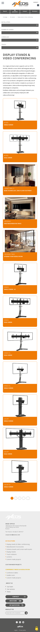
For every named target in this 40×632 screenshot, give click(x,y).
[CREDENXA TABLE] (20, 241)
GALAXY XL (7, 485)
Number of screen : (7, 29)
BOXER (6, 123)
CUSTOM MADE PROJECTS (13, 564)
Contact (35, 2)
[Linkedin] (20, 622)
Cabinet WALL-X (9, 188)
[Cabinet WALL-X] (20, 175)
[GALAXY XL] (20, 472)
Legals (15, 630)
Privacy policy (22, 630)
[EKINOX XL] (20, 340)
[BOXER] (20, 110)
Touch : (3, 44)
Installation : (5, 22)
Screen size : (5, 37)
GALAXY (6, 419)
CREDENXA (7, 221)
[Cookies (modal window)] (36, 628)
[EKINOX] (20, 274)
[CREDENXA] (20, 208)
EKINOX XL (7, 353)
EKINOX (6, 287)
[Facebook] (17, 622)
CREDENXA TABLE (9, 254)
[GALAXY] (20, 406)
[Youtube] (23, 622)
